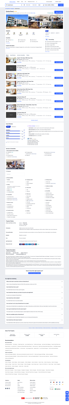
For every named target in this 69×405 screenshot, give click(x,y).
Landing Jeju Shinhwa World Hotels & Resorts (12, 348)
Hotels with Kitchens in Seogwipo (19, 372)
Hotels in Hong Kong (47, 362)
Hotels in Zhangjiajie (27, 364)
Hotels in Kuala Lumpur (35, 364)
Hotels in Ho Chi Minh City (43, 364)
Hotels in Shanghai (8, 362)
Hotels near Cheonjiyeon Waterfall (10, 354)
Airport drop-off (28, 153)
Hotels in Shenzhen (35, 362)
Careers (19, 385)
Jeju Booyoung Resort (8, 344)
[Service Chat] (67, 399)
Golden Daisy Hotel (21, 344)
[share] (67, 396)
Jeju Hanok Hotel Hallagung (46, 344)
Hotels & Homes (12, 1)
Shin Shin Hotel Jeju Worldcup (53, 348)
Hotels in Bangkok (28, 362)
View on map (47, 51)
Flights (18, 1)
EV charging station (29, 152)
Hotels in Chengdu (20, 364)
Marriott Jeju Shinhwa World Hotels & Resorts (46, 346)
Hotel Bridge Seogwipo (57, 346)
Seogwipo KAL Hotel (8, 350)
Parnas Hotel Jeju (8, 346)
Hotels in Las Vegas (8, 364)
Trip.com (30, 327)
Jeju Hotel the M (14, 346)
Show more (8, 48)
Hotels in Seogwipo (54, 327)
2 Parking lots (9, 152)
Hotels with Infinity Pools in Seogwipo (11, 374)
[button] (36, 1)
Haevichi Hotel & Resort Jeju (55, 344)
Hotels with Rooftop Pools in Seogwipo (44, 372)
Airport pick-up (47, 152)
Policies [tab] (27, 55)
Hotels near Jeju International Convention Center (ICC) (25, 354)
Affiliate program (32, 385)
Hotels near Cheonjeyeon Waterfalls (10, 356)
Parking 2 (8, 190)
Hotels (33, 327)
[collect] (67, 392)
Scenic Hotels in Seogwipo (9, 372)
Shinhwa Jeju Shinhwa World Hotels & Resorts (24, 346)
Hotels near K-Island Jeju (53, 356)
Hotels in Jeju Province (46, 327)
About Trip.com (20, 382)
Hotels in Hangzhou (15, 366)
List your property (32, 387)
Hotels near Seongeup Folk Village (39, 354)
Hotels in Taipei (50, 364)
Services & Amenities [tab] (21, 55)
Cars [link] (25, 1)
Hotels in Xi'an (21, 366)
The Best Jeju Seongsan (37, 344)
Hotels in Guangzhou (21, 362)
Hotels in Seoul (14, 364)
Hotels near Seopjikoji (49, 354)
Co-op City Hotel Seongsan (43, 348)
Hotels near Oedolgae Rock (9, 358)
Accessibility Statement (21, 390)
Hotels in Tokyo (41, 362)
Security (31, 392)
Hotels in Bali (26, 366)
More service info (8, 385)
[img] (17, 22)
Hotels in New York (8, 366)
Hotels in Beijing (14, 362)
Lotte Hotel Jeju (22, 348)
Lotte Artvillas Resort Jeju (29, 344)
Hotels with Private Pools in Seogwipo (32, 372)
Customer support (8, 382)
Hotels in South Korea (39, 327)
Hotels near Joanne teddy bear (44, 356)
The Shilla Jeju (15, 344)
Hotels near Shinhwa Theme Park (22, 356)
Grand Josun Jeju (35, 346)
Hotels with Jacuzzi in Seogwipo (23, 374)
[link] (49, 2)
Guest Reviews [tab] (13, 55)
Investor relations (32, 382)
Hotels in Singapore (57, 364)
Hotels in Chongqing (55, 362)
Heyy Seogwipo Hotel (29, 348)
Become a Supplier (33, 390)
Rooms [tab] (7, 55)
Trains (22, 1)
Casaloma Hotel (36, 348)
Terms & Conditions (21, 387)
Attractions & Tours (31, 1)
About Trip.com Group (21, 392)
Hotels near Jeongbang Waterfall (33, 356)
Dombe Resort (10, 11)
